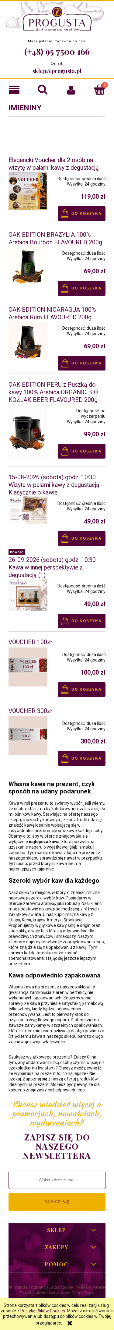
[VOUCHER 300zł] (28, 735)
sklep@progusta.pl (57, 71)
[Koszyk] (99, 89)
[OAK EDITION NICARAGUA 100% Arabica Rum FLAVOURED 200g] (28, 340)
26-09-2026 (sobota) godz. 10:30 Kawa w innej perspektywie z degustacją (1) (52, 567)
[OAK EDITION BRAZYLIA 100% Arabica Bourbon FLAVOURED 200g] (28, 265)
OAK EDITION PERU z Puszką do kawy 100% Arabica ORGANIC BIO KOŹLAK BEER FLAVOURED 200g (53, 392)
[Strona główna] (57, 17)
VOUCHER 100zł (30, 642)
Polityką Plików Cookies (42, 1310)
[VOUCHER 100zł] (28, 666)
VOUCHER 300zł (30, 711)
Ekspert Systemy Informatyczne (44, 1293)
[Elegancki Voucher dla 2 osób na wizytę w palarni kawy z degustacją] (28, 191)
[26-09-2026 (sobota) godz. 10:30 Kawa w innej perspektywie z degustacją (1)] (28, 595)
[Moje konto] (71, 89)
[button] (14, 90)
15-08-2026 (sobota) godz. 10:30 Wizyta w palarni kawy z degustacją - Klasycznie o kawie (56, 485)
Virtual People (83, 1293)
